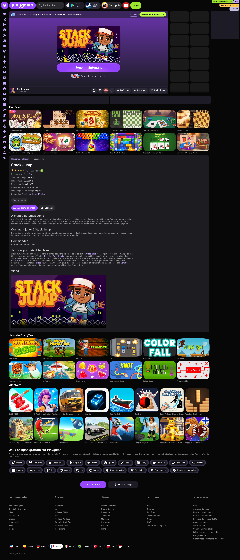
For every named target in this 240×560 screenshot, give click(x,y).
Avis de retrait (199, 525)
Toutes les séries (200, 497)
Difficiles (59, 506)
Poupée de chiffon (63, 522)
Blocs (34, 194)
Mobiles (41, 194)
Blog (195, 506)
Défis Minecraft (62, 525)
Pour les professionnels (203, 516)
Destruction (14, 516)
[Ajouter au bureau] (94, 90)
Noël (149, 522)
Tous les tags (153, 497)
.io (56, 509)
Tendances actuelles (18, 497)
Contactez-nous (200, 522)
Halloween (106, 522)
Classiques (27, 159)
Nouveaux (59, 497)
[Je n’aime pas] (128, 90)
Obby (149, 519)
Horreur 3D (14, 522)
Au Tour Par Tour (62, 519)
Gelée (11, 529)
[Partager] (112, 90)
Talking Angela (153, 516)
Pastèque (151, 512)
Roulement (60, 529)
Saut (149, 506)
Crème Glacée (107, 509)
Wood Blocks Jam (19, 260)
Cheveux (151, 509)
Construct (125, 263)
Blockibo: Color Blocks (54, 256)
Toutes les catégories (156, 525)
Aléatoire (105, 497)
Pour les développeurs (203, 512)
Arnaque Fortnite (108, 506)
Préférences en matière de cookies (208, 539)
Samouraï (105, 525)
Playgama (15, 159)
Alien (11, 525)
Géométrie (105, 516)
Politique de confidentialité (205, 519)
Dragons (12, 519)
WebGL (58, 516)
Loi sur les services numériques (207, 532)
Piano (103, 529)
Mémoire (105, 519)
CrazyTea (28, 174)
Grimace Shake (62, 512)
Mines (11, 512)
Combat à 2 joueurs (17, 509)
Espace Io (105, 512)
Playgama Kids (199, 535)
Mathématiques (16, 506)
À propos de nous (201, 509)
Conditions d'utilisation (203, 529)
